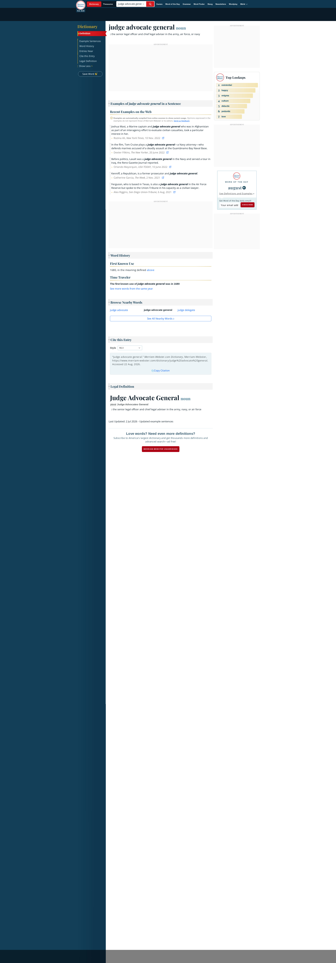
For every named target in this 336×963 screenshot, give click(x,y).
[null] (244, 187)
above (150, 270)
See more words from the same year (131, 288)
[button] (244, 4)
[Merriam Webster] (236, 176)
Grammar (187, 4)
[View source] (163, 138)
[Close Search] (143, 4)
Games (159, 4)
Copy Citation (162, 370)
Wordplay (233, 4)
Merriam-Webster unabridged (161, 449)
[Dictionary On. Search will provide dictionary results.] (101, 4)
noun (181, 28)
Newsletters (221, 4)
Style (113, 347)
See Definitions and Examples (236, 193)
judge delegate (186, 310)
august (235, 187)
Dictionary (87, 26)
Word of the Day (172, 4)
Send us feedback (181, 121)
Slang (210, 4)
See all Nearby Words (159, 318)
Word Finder (199, 4)
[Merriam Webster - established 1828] (80, 3)
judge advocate (119, 310)
